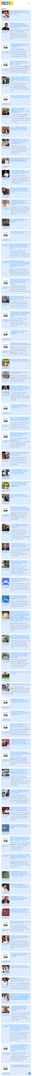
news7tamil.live (4, 944)
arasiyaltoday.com (5, 380)
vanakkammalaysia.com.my (6, 117)
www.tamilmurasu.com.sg (6, 104)
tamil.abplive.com (5, 32)
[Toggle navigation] (29, 3)
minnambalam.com (5, 167)
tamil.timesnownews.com (6, 478)
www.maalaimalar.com (5, 974)
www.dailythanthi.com (5, 228)
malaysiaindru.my (5, 288)
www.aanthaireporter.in (6, 693)
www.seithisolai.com (5, 245)
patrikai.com (4, 305)
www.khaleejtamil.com (5, 70)
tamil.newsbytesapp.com (6, 148)
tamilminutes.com (5, 620)
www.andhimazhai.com (6, 680)
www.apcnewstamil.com (6, 209)
